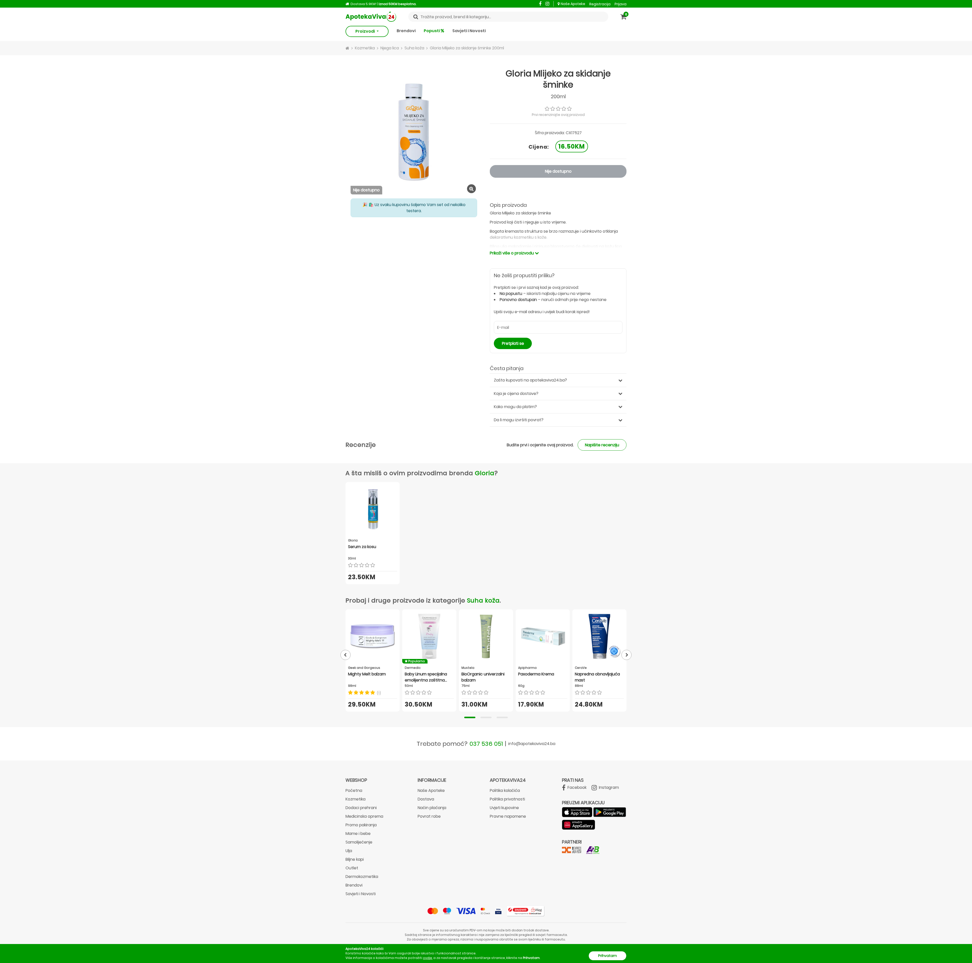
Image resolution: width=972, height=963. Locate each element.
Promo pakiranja (361, 825)
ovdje (427, 958)
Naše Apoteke (573, 3)
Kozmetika (356, 799)
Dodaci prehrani (361, 808)
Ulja (349, 851)
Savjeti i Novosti (469, 31)
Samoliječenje (359, 842)
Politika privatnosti (507, 799)
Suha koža (483, 600)
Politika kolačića (505, 790)
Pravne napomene (508, 816)
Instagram (608, 787)
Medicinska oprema (364, 816)
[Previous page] (345, 655)
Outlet (352, 868)
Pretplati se (513, 343)
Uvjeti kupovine (504, 808)
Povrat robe (429, 816)
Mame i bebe (358, 833)
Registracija (600, 4)
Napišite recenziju (602, 445)
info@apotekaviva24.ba (531, 744)
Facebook (576, 787)
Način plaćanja (432, 808)
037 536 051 (486, 743)
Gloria (484, 473)
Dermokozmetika (362, 876)
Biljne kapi (355, 859)
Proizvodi (365, 31)
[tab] (470, 717)
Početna (354, 790)
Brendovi (406, 31)
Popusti (432, 31)
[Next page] (626, 655)
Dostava (426, 799)
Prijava (620, 4)
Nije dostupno (558, 171)
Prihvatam (607, 955)
